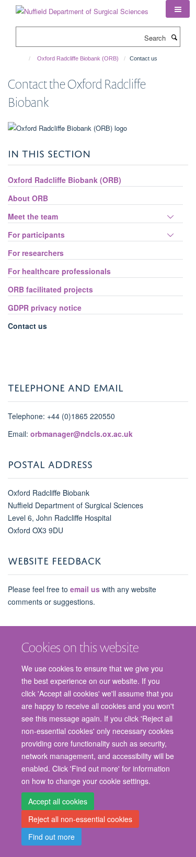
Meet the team (33, 216)
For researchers (36, 253)
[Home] (25, 58)
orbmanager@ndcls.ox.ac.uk (81, 433)
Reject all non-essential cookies (80, 819)
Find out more (51, 836)
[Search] (174, 37)
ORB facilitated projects (50, 289)
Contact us (27, 326)
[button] (178, 9)
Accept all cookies (57, 801)
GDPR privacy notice (45, 307)
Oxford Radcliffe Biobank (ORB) (78, 58)
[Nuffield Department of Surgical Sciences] (82, 8)
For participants (36, 234)
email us (85, 589)
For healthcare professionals (59, 271)
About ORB (28, 198)
